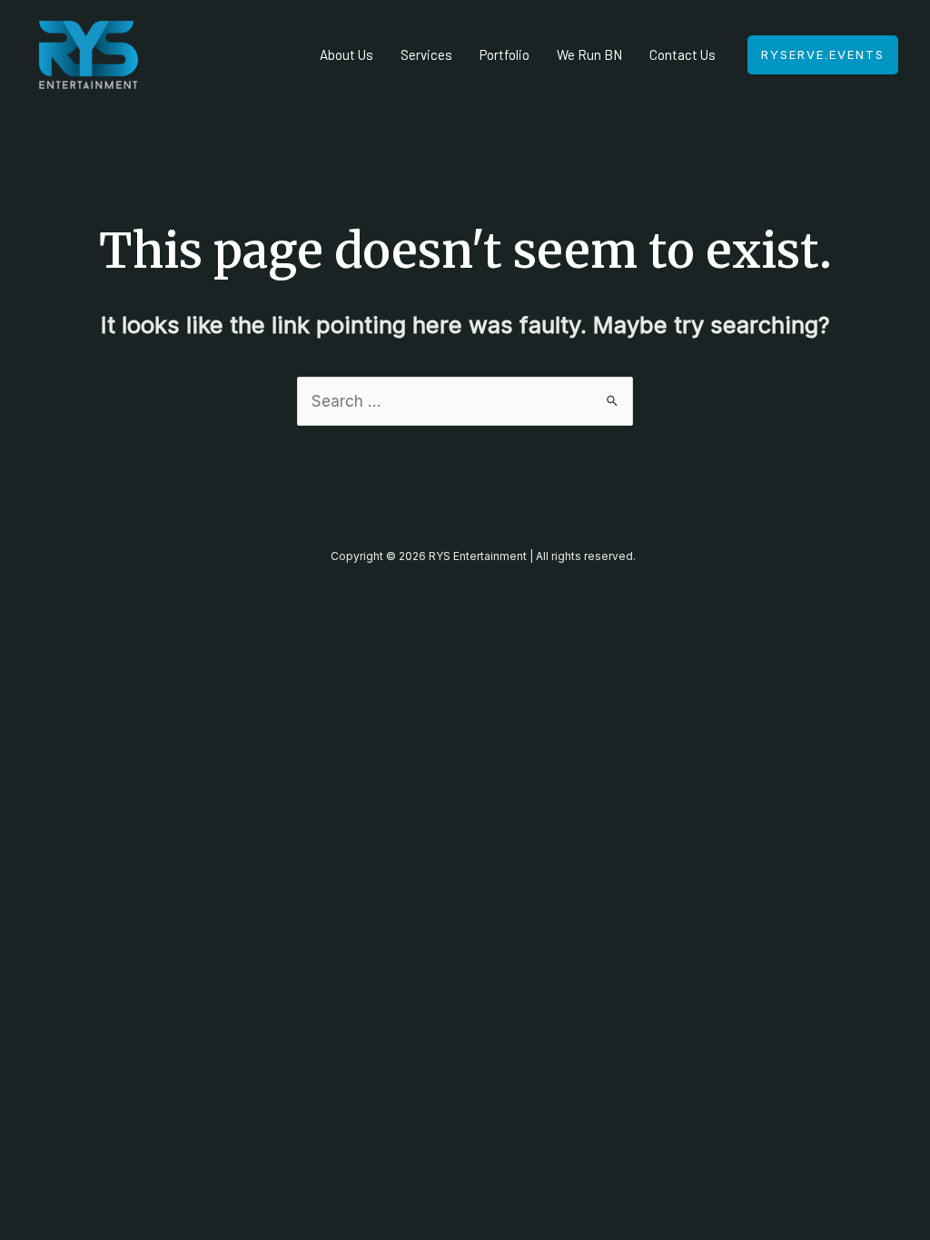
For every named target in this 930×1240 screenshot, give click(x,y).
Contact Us (682, 54)
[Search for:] (465, 401)
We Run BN (589, 54)
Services (426, 54)
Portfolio (504, 54)
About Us (346, 54)
